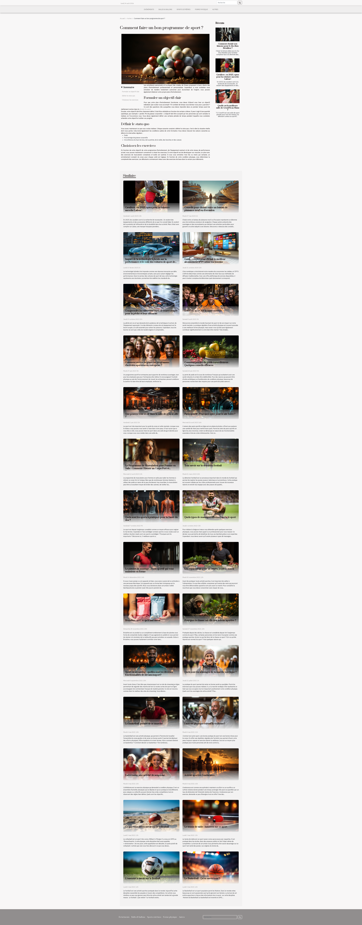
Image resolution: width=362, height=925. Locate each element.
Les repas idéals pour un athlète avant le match (209, 568)
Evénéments (149, 9)
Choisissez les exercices (130, 100)
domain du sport (145, 109)
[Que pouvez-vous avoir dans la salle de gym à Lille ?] (151, 403)
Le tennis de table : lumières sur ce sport (205, 826)
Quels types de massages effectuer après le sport (210, 517)
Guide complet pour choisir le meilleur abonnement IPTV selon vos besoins (204, 260)
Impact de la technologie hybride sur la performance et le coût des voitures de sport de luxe (150, 262)
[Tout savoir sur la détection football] (211, 454)
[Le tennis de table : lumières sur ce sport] (211, 816)
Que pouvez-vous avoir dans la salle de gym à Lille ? (151, 415)
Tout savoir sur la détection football (203, 465)
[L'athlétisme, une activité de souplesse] (151, 764)
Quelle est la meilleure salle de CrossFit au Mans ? (227, 107)
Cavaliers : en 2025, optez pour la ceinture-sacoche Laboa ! (227, 77)
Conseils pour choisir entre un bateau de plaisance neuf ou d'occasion (205, 209)
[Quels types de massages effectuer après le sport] (211, 506)
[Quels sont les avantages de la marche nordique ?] (211, 661)
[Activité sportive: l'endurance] (211, 764)
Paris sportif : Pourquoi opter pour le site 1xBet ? (209, 414)
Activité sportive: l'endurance (199, 775)
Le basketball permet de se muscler (144, 723)
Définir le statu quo (128, 96)
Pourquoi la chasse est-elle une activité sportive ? (210, 620)
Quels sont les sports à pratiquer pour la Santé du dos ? (151, 519)
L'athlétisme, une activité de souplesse (145, 775)
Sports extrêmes (183, 9)
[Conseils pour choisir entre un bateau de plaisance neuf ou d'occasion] (211, 196)
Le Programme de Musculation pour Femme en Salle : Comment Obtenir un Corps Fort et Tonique (150, 468)
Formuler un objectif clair (130, 92)
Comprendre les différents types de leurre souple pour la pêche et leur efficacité (151, 312)
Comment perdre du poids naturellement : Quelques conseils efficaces (206, 364)
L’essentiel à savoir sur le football (142, 878)
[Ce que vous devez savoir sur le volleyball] (151, 816)
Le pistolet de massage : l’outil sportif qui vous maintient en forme (149, 570)
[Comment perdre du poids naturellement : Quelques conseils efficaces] (211, 351)
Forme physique (201, 9)
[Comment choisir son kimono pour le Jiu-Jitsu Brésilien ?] (228, 34)
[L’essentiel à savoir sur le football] (151, 867)
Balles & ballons (165, 9)
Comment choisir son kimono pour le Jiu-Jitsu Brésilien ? (228, 46)
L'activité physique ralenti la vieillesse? (204, 723)
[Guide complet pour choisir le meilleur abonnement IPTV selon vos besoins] (211, 248)
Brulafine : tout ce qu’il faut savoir (143, 620)
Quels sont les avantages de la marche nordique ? (210, 672)
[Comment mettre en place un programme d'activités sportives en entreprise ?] (151, 351)
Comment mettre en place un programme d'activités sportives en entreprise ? (147, 364)
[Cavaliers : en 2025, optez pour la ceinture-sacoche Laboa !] (228, 65)
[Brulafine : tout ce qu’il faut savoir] (151, 609)
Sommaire (128, 87)
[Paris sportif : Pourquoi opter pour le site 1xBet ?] (211, 403)
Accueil (122, 18)
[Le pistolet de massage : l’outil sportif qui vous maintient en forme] (151, 558)
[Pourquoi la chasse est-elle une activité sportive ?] (211, 609)
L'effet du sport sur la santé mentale (203, 310)
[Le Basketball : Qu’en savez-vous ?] (211, 867)
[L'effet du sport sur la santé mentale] (211, 300)
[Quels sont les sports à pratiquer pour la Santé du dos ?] (151, 506)
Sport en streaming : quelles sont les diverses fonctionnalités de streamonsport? (149, 673)
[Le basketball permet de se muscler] (151, 713)
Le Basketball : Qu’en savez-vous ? (202, 878)
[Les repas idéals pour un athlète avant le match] (211, 558)
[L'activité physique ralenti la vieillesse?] (211, 713)
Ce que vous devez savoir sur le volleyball (147, 826)
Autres (215, 9)
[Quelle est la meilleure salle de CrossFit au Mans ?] (228, 96)
